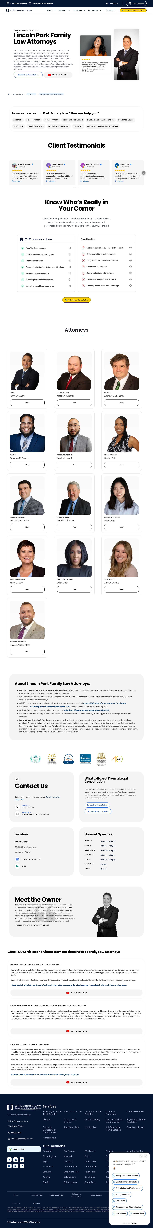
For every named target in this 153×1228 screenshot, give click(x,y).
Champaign (91, 1166)
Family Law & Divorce (70, 1120)
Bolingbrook (70, 1177)
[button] (51, 10)
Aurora (46, 1177)
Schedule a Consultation (28, 75)
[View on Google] (14, 165)
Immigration (91, 1127)
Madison (68, 1161)
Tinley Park (90, 1171)
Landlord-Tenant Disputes (93, 1113)
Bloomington (49, 1156)
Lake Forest (90, 1161)
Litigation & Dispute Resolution (135, 1120)
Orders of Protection (111, 1113)
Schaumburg (70, 1182)
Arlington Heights (134, 1151)
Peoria (46, 1182)
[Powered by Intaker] (134, 1223)
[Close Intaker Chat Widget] (145, 1156)
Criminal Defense (134, 1111)
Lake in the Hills (71, 1171)
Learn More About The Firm (98, 811)
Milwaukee (48, 1166)
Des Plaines (69, 1151)
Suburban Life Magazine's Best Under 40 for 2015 (86, 710)
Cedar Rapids (70, 1166)
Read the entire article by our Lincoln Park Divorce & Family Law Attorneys (45, 1075)
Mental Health (50, 1137)
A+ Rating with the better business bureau (50, 706)
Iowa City (68, 1156)
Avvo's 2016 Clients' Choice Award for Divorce (104, 703)
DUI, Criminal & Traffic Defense (113, 1128)
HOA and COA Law (73, 1111)
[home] (19, 10)
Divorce (46, 1119)
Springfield (90, 1182)
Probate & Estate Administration (114, 1120)
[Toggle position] (141, 1156)
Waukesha (90, 1151)
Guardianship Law (135, 1127)
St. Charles (90, 1177)
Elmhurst (47, 1171)
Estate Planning (92, 1119)
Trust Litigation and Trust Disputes (52, 1113)
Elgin (45, 1161)
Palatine (109, 1151)
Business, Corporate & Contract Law (49, 1130)
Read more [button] (16, 181)
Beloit (87, 1156)
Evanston (47, 1151)
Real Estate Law (71, 1127)
